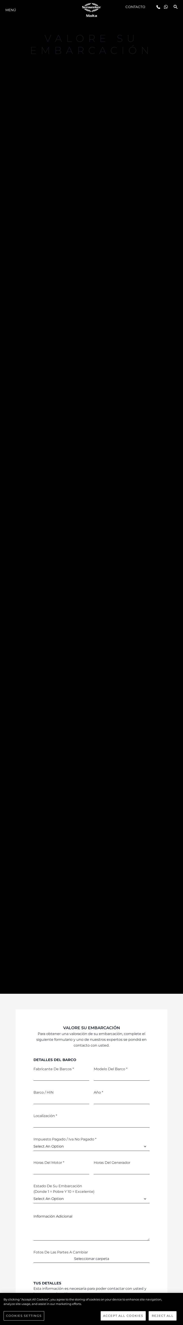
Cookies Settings (24, 1315)
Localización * (45, 1116)
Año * (98, 1092)
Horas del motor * (48, 1162)
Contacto (135, 7)
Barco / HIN (43, 1092)
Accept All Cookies (123, 1315)
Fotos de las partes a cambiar (60, 1252)
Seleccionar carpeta (91, 1259)
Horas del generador (112, 1162)
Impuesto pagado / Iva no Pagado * (64, 1139)
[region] (91, 1309)
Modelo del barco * (110, 1069)
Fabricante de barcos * (53, 1069)
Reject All (163, 1315)
